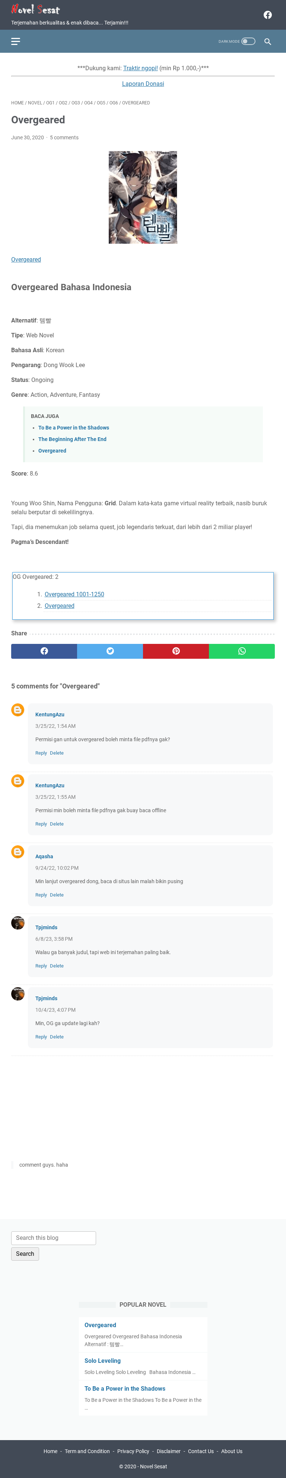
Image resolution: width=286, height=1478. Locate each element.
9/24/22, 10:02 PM (57, 868)
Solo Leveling (103, 1360)
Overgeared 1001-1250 (74, 594)
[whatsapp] (242, 651)
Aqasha (44, 856)
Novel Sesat (153, 1466)
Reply (41, 753)
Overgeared (26, 259)
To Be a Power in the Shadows (73, 428)
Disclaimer (169, 1451)
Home (50, 1451)
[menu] (20, 41)
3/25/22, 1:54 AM (55, 726)
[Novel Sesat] (40, 9)
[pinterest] (176, 651)
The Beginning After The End (72, 439)
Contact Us (201, 1451)
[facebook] (267, 15)
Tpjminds (46, 927)
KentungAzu (49, 714)
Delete (57, 753)
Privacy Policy (133, 1451)
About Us (231, 1451)
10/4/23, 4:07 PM (55, 1010)
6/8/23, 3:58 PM (54, 939)
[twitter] (110, 651)
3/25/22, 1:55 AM (55, 797)
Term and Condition (87, 1451)
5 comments (64, 137)
